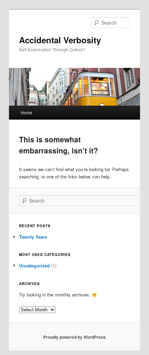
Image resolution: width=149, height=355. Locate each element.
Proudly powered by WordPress (74, 337)
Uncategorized (34, 265)
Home (26, 112)
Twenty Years (33, 236)
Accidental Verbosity (60, 40)
